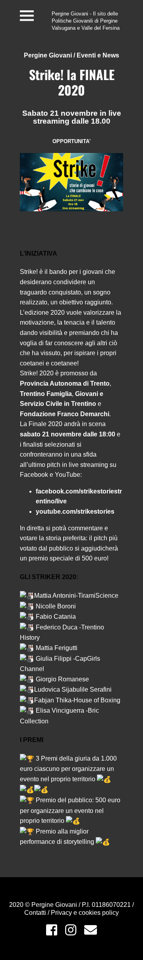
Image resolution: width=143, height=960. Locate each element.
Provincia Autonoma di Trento (65, 383)
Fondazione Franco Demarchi (64, 414)
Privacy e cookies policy (85, 912)
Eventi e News (98, 55)
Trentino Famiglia (46, 393)
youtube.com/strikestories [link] (75, 511)
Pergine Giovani (48, 55)
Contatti (36, 912)
